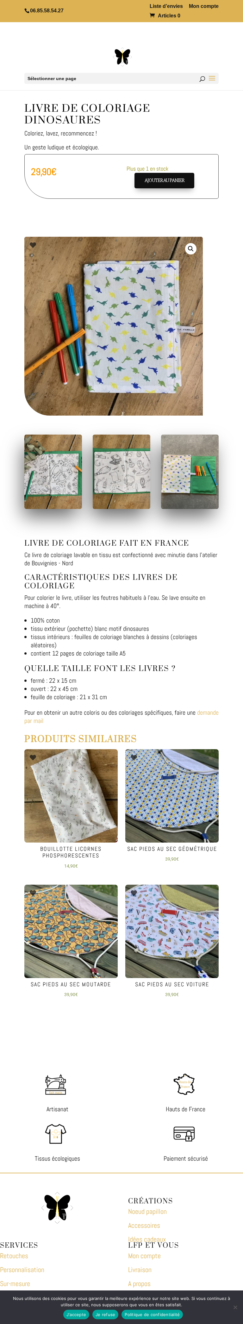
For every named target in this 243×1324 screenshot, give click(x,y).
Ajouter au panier (164, 180)
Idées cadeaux (147, 1239)
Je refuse (105, 1314)
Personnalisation (22, 1269)
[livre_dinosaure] (190, 507)
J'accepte (76, 1314)
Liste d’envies (166, 6)
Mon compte (204, 6)
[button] (190, 248)
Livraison (140, 1269)
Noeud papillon (147, 1211)
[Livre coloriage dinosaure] (53, 507)
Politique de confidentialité (152, 1314)
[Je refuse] (235, 1307)
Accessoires (144, 1225)
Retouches (14, 1255)
